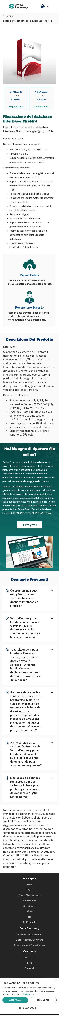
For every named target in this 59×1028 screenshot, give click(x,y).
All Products (29, 922)
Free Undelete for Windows (29, 945)
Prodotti (6, 16)
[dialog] (29, 996)
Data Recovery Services (29, 934)
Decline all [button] (43, 1000)
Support (29, 968)
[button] (29, 598)
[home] (18, 6)
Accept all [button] (15, 1000)
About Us (30, 957)
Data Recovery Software (29, 939)
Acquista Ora (15, 106)
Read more (28, 994)
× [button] (55, 981)
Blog (29, 962)
